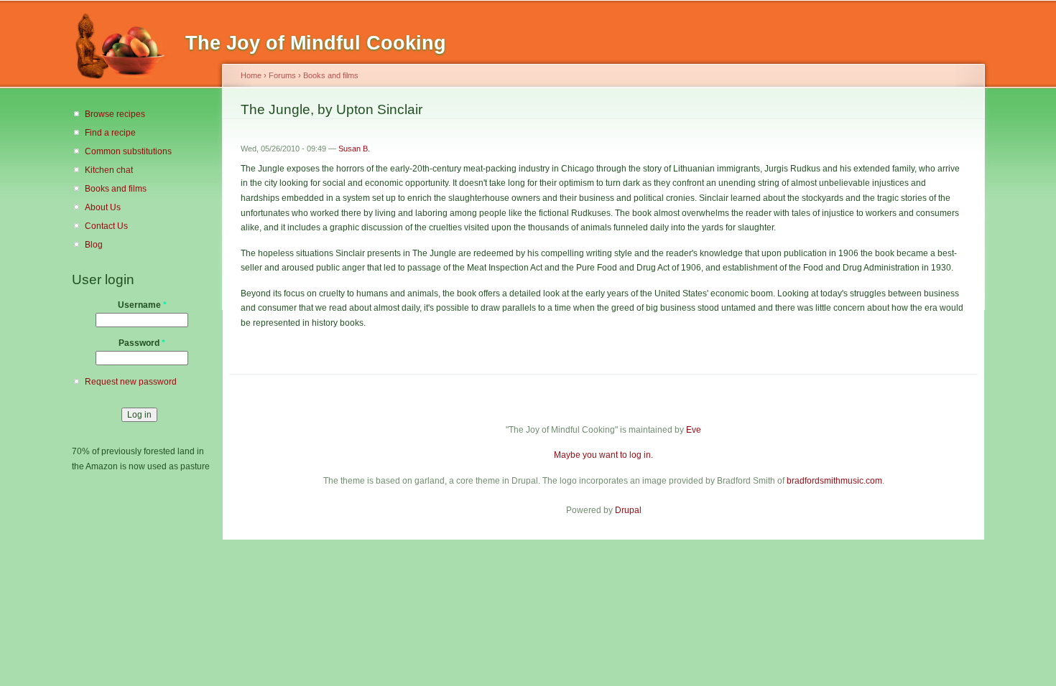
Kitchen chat (109, 170)
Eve (693, 430)
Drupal (628, 510)
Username (142, 305)
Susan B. (354, 148)
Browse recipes (115, 114)
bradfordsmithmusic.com (834, 481)
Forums (282, 75)
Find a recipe (110, 133)
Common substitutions (128, 151)
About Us (103, 207)
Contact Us (106, 226)
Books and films (116, 189)
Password (142, 343)
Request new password (131, 382)
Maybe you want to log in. (603, 455)
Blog (94, 245)
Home (251, 75)
